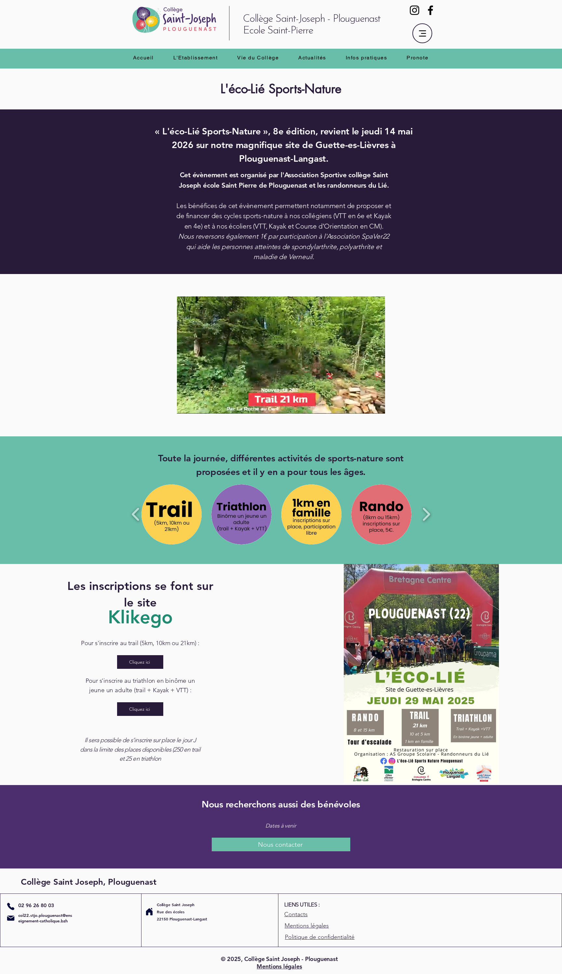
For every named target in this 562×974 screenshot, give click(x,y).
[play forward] (426, 514)
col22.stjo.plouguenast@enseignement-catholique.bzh (45, 918)
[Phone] (10, 906)
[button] (195, 58)
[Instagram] (414, 10)
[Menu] (422, 33)
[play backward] (135, 514)
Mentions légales (279, 966)
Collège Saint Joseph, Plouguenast (88, 882)
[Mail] (11, 918)
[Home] (149, 911)
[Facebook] (430, 10)
